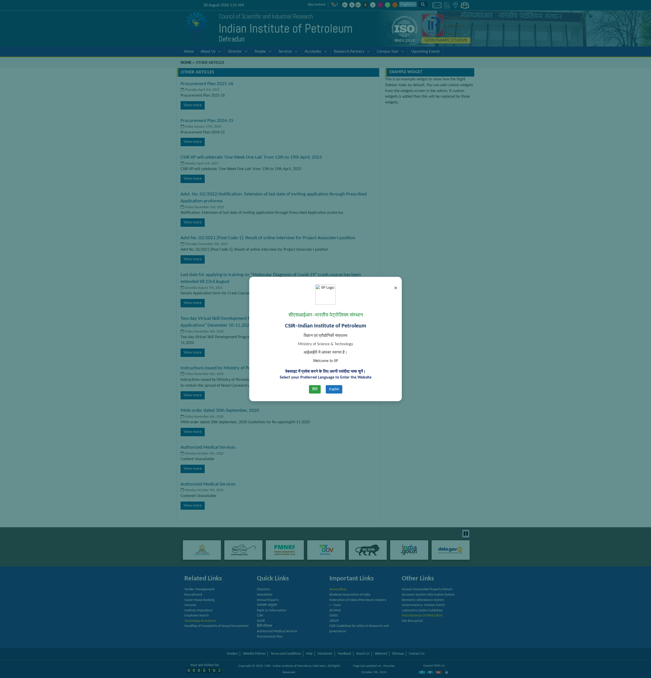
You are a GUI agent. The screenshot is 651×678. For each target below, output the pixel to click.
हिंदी (314, 389)
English (334, 389)
